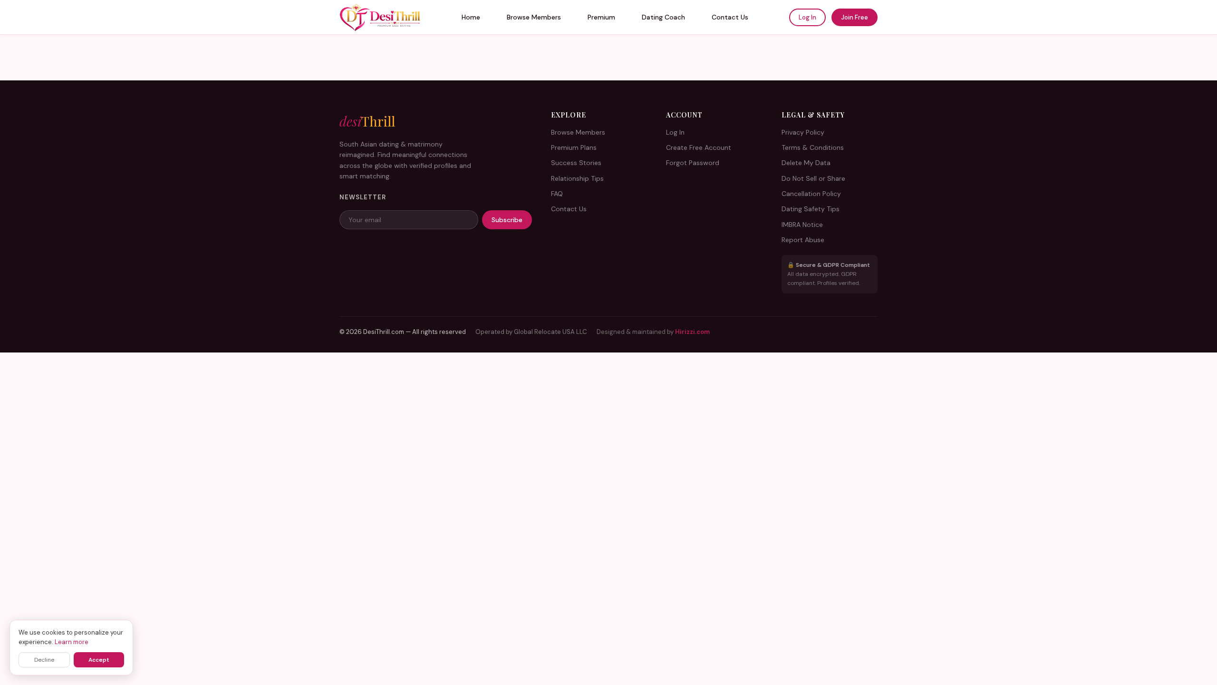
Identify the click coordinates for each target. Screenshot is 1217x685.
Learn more (71, 642)
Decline (44, 660)
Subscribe (507, 219)
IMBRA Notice (802, 224)
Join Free (854, 17)
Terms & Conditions (813, 147)
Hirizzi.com (692, 332)
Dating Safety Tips (811, 209)
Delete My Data (806, 162)
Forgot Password (692, 162)
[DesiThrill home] (380, 17)
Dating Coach (663, 17)
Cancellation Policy (811, 193)
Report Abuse (803, 239)
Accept (98, 660)
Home (471, 17)
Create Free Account (698, 147)
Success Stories (576, 162)
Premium (601, 17)
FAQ (557, 193)
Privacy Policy (803, 132)
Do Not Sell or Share (813, 178)
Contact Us (730, 17)
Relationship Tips (577, 178)
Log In (807, 17)
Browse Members (534, 17)
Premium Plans (574, 147)
